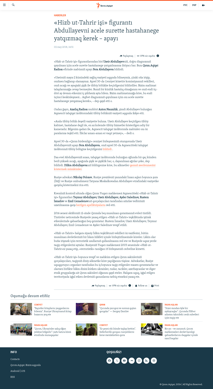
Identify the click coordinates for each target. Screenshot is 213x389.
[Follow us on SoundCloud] (132, 361)
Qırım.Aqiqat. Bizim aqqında (25, 365)
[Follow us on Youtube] (124, 361)
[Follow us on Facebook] (109, 361)
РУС (185, 5)
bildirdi (107, 149)
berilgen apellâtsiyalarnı (90, 205)
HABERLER (60, 15)
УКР (194, 5)
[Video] (203, 5)
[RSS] (146, 361)
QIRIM (102, 305)
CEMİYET (38, 305)
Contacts (15, 359)
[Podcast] (154, 361)
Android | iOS (17, 371)
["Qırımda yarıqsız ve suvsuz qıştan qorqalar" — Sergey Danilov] (86, 309)
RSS (12, 377)
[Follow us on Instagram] (139, 361)
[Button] (126, 56)
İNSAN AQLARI (171, 305)
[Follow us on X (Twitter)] (117, 361)
